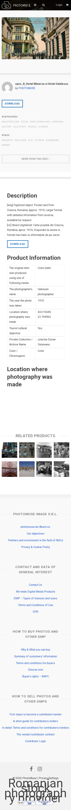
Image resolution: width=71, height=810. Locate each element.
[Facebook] (31, 768)
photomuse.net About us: (35, 526)
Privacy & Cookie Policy (35, 547)
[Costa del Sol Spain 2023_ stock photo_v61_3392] (9, 470)
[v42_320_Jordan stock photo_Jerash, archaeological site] (27, 470)
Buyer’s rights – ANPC (35, 676)
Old (30, 140)
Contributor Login (35, 741)
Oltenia (39, 140)
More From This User (35, 159)
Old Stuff (19, 127)
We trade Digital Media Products (35, 591)
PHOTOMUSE (27, 88)
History (7, 127)
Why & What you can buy (35, 649)
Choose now (35, 669)
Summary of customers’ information (35, 656)
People (32, 127)
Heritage (57, 122)
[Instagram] (39, 768)
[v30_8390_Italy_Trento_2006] (27, 451)
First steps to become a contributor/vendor (35, 714)
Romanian (52, 140)
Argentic (7, 140)
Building (20, 140)
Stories (43, 127)
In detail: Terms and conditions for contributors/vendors (35, 727)
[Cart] (67, 4)
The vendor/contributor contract (35, 734)
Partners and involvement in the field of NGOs (35, 540)
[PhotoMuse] (16, 5)
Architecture (10, 122)
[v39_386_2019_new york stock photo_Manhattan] (9, 451)
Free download (40, 122)
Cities (24, 122)
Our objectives (35, 533)
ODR (35, 611)
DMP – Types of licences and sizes (35, 598)
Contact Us (35, 585)
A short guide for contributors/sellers (35, 721)
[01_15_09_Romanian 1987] (61, 451)
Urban (6, 145)
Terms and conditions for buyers (35, 663)
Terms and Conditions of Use (35, 605)
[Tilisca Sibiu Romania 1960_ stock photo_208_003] (44, 470)
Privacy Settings (49, 778)
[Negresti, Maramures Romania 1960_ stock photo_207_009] (44, 451)
